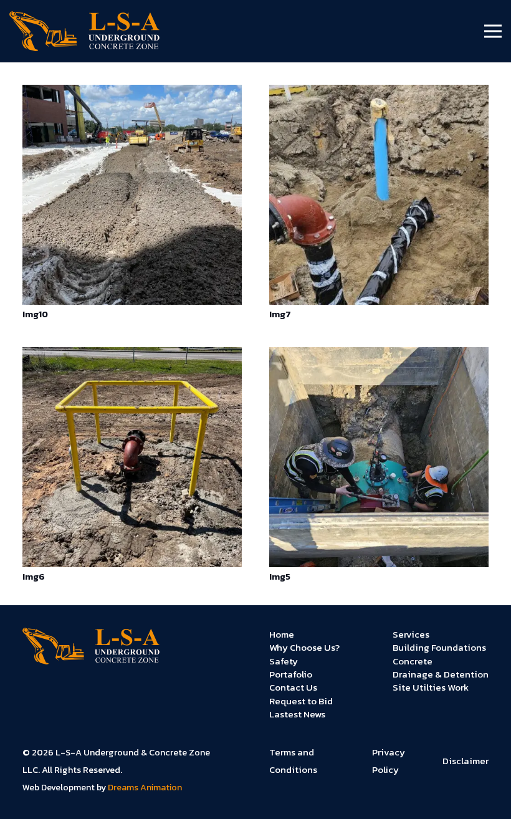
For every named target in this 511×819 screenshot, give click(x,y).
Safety (283, 661)
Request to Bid (301, 701)
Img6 (33, 576)
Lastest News (297, 714)
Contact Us (293, 687)
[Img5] (379, 356)
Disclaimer (465, 761)
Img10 (35, 314)
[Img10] (132, 93)
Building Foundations (439, 647)
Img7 (280, 314)
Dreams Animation (145, 787)
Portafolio (290, 674)
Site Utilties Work (431, 687)
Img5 (279, 576)
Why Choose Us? (304, 647)
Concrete (412, 661)
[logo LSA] (84, 31)
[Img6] (132, 356)
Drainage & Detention (441, 674)
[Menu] (493, 31)
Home (281, 634)
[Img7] (379, 93)
